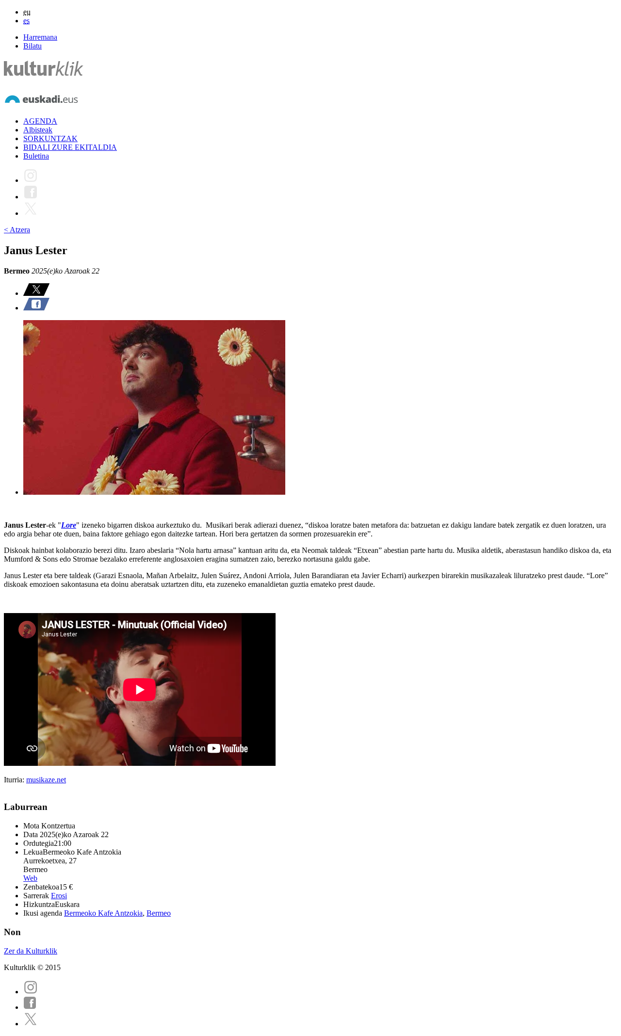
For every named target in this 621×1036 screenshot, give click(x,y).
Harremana (40, 37)
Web (30, 878)
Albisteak (37, 130)
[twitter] (30, 1024)
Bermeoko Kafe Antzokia (103, 913)
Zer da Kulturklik (30, 951)
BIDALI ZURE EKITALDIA (70, 147)
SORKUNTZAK (50, 138)
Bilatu (32, 46)
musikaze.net (46, 780)
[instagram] (30, 991)
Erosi (59, 895)
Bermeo (159, 913)
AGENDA (40, 121)
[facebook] (30, 1007)
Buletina (36, 156)
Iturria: (15, 780)
